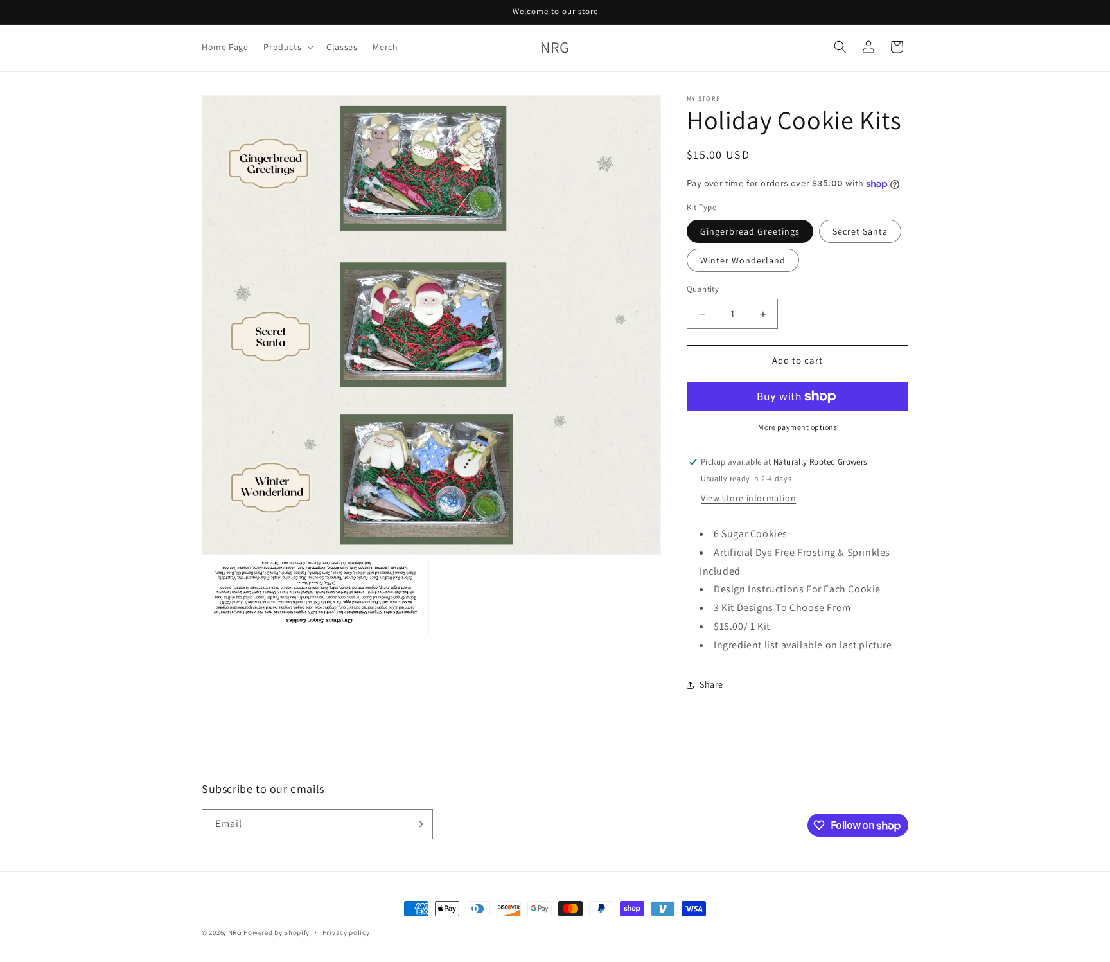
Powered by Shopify (276, 932)
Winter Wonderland (743, 260)
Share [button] (711, 684)
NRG (235, 932)
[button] (287, 46)
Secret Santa (860, 231)
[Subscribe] (418, 824)
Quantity (703, 288)
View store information (748, 498)
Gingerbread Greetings (750, 231)
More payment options (797, 427)
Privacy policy (346, 932)
